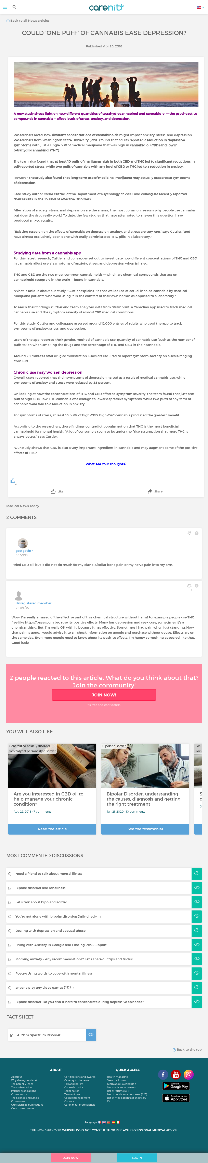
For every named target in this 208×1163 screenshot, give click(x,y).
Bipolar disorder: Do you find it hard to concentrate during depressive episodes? (79, 1002)
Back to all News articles (30, 21)
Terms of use (72, 1094)
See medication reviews (121, 1087)
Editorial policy (73, 1083)
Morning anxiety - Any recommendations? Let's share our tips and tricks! (73, 959)
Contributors (19, 1094)
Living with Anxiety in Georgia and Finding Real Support (61, 945)
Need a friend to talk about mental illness (48, 874)
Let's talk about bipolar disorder (41, 902)
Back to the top (189, 1049)
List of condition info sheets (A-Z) (127, 1094)
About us (16, 1076)
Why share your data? (24, 1080)
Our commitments (22, 1108)
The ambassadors (21, 1087)
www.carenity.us (49, 1130)
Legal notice (71, 1090)
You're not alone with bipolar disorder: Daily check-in (58, 916)
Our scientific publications (27, 1104)
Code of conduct (74, 1087)
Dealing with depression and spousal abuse (50, 931)
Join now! (104, 695)
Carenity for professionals (79, 1104)
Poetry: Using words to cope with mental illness (54, 973)
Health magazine (117, 1076)
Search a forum (116, 1080)
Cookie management (77, 1097)
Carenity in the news (76, 1080)
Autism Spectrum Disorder (38, 1035)
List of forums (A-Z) (118, 1090)
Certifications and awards (79, 1076)
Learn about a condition (121, 1083)
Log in (137, 1158)
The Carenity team (22, 1083)
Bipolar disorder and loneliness (40, 888)
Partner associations (23, 1090)
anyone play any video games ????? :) (44, 988)
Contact (69, 1101)
